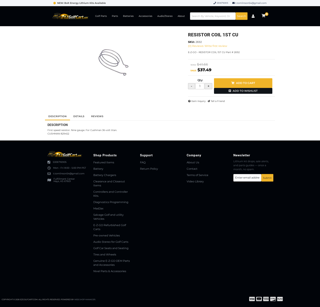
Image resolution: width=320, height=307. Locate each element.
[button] (219, 16)
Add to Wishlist (245, 90)
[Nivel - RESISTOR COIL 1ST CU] (114, 62)
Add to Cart (245, 83)
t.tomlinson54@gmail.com (251, 3)
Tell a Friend (218, 101)
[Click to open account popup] (253, 16)
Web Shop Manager (84, 299)
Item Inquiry (198, 101)
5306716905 (59, 162)
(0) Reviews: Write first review (207, 46)
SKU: (191, 42)
